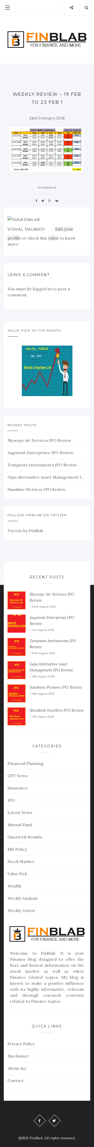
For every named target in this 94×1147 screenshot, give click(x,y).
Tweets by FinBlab (25, 530)
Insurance (18, 787)
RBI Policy (17, 849)
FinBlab (48, 953)
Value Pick (17, 873)
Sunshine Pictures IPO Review (37, 489)
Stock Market (21, 861)
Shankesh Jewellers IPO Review (57, 710)
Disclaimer (18, 1055)
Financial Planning (26, 763)
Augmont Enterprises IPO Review (40, 452)
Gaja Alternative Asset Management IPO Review (47, 477)
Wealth (14, 885)
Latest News (20, 812)
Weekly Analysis (23, 898)
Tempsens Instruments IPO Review (42, 464)
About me (17, 1068)
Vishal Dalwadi (26, 229)
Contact (16, 1080)
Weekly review (21, 910)
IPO (11, 800)
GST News (18, 775)
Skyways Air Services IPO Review (39, 440)
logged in (42, 288)
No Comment (47, 187)
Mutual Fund (20, 824)
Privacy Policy (21, 1043)
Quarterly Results (25, 836)
